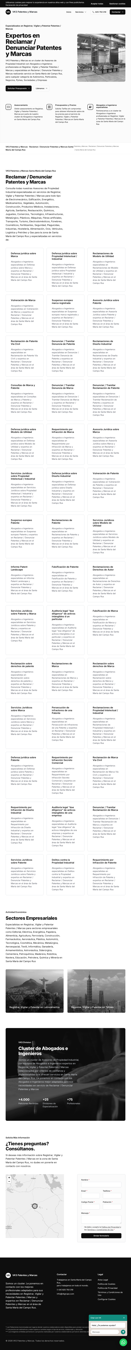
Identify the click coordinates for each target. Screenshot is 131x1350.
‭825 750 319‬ (100, 12)
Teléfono (107, 1191)
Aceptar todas (97, 4)
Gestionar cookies (117, 4)
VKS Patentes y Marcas (24, 11)
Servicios (79, 12)
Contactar (116, 12)
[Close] (124, 1318)
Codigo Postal (88, 1202)
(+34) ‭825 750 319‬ (65, 1290)
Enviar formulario (101, 1236)
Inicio (68, 12)
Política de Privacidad (110, 1227)
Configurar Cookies (107, 1299)
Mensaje (85, 1213)
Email (84, 1191)
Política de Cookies (106, 1284)
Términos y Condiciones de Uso (100, 1230)
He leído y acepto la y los (102, 1228)
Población (108, 1202)
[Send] (123, 1332)
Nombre (85, 1180)
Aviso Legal (103, 1280)
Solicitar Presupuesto (17, 88)
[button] (35, 1206)
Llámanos (40, 88)
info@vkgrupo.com (65, 1294)
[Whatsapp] (123, 1342)
